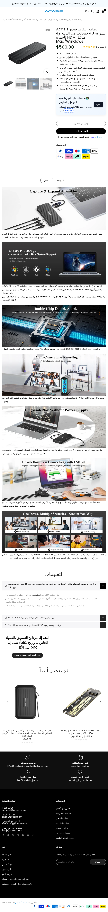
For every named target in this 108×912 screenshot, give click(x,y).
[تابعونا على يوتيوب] (28, 835)
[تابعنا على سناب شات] (23, 835)
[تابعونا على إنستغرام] (13, 835)
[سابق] (7, 702)
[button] (87, 11)
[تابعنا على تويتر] (8, 835)
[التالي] (100, 702)
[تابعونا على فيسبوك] (3, 835)
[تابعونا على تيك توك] (33, 835)
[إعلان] (54, 4)
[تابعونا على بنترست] (18, 835)
